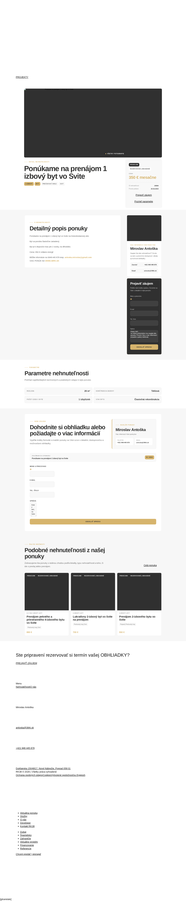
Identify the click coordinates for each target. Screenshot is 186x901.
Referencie (25, 848)
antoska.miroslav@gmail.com (78, 257)
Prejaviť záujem (144, 195)
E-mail (132, 309)
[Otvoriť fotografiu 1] (58, 123)
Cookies (47, 775)
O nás (33, 686)
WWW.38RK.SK (52, 261)
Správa (132, 329)
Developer (25, 823)
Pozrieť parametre (143, 201)
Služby (23, 816)
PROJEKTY (22, 77)
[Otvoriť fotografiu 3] (145, 106)
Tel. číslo (133, 319)
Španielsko (26, 835)
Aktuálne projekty (29, 842)
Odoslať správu (144, 347)
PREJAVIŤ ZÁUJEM (26, 663)
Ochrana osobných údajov (29, 775)
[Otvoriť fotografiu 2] (110, 106)
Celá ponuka (150, 565)
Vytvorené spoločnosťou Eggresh (68, 775)
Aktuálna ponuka (28, 813)
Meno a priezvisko (135, 296)
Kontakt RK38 (27, 826)
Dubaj (23, 832)
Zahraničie (25, 838)
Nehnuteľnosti (23, 686)
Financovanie (27, 845)
